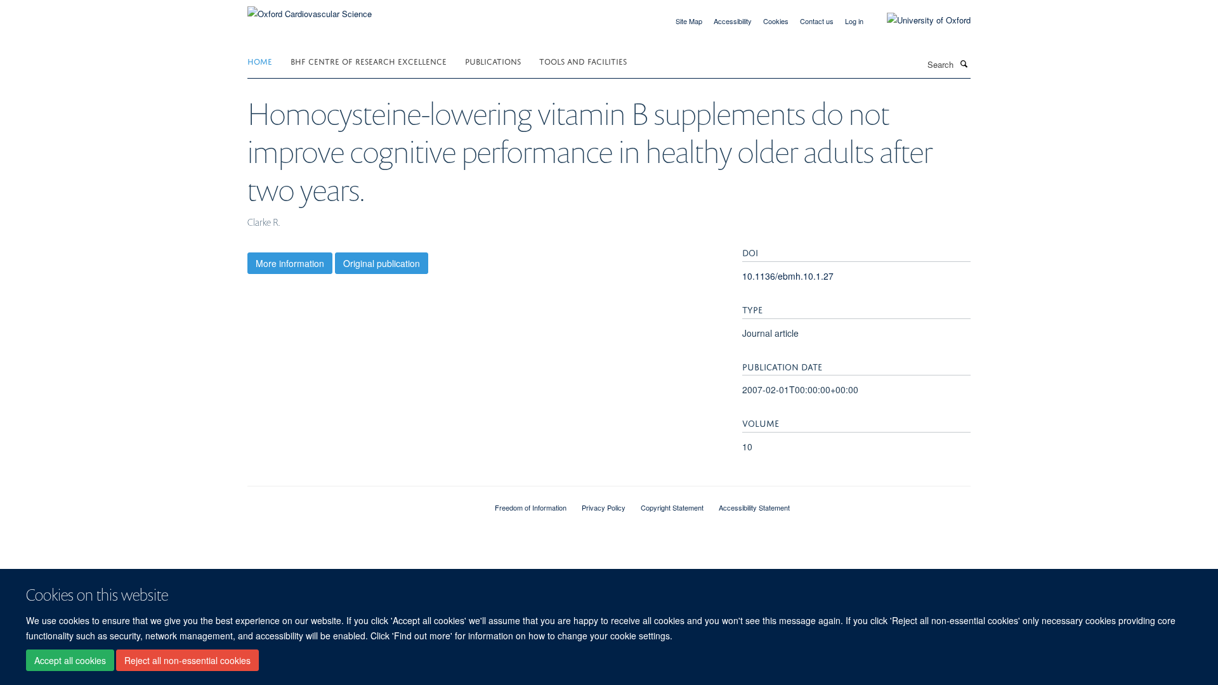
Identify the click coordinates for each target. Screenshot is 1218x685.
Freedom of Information (530, 507)
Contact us (817, 21)
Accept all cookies (70, 660)
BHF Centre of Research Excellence (369, 61)
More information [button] (290, 263)
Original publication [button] (381, 263)
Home (259, 61)
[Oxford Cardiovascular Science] (309, 9)
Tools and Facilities (583, 61)
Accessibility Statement (754, 507)
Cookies (776, 21)
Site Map (689, 21)
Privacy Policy (603, 507)
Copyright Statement (672, 507)
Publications (493, 61)
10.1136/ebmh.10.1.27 (788, 276)
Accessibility (733, 21)
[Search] (964, 63)
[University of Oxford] (919, 20)
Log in (854, 21)
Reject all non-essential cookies (187, 660)
